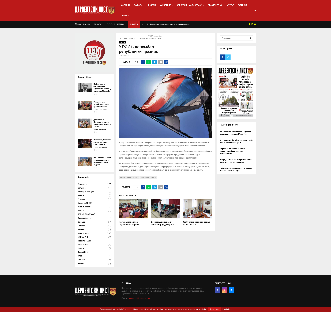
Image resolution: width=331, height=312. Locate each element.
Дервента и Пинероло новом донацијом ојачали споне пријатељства (102, 124)
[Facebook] (217, 290)
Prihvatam (214, 309)
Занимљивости (84, 207)
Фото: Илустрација (148, 177)
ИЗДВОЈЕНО (83, 214)
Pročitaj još (227, 309)
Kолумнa (81, 188)
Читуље (230, 5)
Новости (122, 42)
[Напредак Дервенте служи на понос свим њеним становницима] (85, 143)
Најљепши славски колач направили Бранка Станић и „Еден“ (102, 161)
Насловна (125, 5)
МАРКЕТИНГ (165, 5)
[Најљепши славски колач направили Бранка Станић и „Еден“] (85, 161)
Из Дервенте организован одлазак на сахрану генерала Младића (102, 87)
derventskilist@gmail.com (139, 298)
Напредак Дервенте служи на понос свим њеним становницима (102, 143)
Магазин (81, 229)
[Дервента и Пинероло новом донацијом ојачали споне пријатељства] (85, 123)
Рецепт (81, 248)
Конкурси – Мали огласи (189, 5)
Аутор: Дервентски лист (129, 177)
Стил (80, 256)
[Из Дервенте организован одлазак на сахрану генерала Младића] (85, 87)
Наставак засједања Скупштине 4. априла (129, 223)
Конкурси (82, 222)
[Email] (231, 290)
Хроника (81, 260)
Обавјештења (215, 5)
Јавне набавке (84, 218)
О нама (123, 15)
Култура (81, 226)
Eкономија (82, 184)
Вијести (138, 5)
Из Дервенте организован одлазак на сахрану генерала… (169, 24)
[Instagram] (224, 290)
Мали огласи (83, 233)
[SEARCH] (250, 38)
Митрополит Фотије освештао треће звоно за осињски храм (101, 105)
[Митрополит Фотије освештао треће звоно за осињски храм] (85, 105)
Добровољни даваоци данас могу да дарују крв (162, 223)
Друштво (82, 203)
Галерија (242, 5)
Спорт (80, 252)
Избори (152, 5)
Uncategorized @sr (86, 192)
